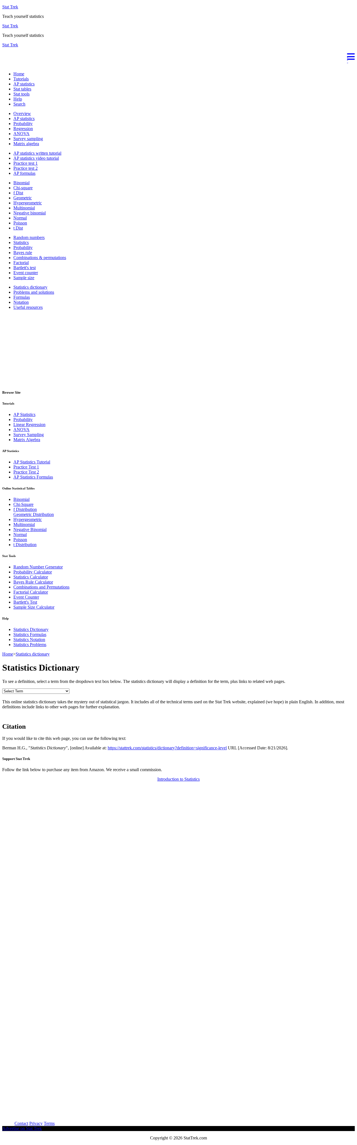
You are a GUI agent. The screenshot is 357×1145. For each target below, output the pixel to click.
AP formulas (24, 173)
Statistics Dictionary (31, 629)
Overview (22, 113)
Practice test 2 (25, 168)
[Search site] (3, 64)
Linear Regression (29, 424)
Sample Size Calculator (33, 607)
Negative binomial (29, 213)
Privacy (36, 1123)
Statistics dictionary (30, 287)
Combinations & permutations (39, 257)
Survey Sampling (28, 434)
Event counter (25, 272)
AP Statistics (24, 414)
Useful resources (28, 307)
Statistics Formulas (29, 634)
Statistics (21, 242)
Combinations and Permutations (41, 587)
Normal (20, 218)
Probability (23, 123)
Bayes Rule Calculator (33, 582)
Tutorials (21, 79)
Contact (21, 1123)
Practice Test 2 (26, 472)
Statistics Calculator (30, 577)
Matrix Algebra (26, 439)
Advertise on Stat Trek (22, 1128)
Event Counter (26, 597)
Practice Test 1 (26, 467)
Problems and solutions (33, 292)
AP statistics (24, 84)
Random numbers (29, 237)
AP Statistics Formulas (33, 477)
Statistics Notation (29, 639)
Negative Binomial (30, 529)
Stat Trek (10, 6)
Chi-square (23, 187)
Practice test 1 (25, 163)
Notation (21, 302)
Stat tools (21, 94)
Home (18, 73)
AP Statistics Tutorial (31, 462)
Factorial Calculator (30, 592)
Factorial (21, 262)
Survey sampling (28, 138)
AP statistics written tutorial (37, 153)
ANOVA (21, 133)
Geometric (22, 197)
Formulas (21, 297)
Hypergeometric (27, 202)
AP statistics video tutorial (36, 158)
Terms (49, 1123)
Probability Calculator (32, 572)
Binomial (21, 182)
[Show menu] (178, 56)
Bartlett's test (24, 267)
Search (19, 104)
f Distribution (25, 509)
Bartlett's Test (25, 602)
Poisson (20, 223)
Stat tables (22, 89)
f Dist (18, 192)
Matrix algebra (26, 143)
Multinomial (24, 207)
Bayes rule (22, 252)
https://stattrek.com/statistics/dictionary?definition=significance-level (167, 747)
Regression (23, 128)
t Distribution (25, 544)
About (7, 1123)
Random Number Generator (38, 567)
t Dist (18, 228)
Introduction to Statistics (178, 779)
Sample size (23, 277)
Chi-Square (23, 504)
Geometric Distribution (33, 514)
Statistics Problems (29, 644)
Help (17, 99)
